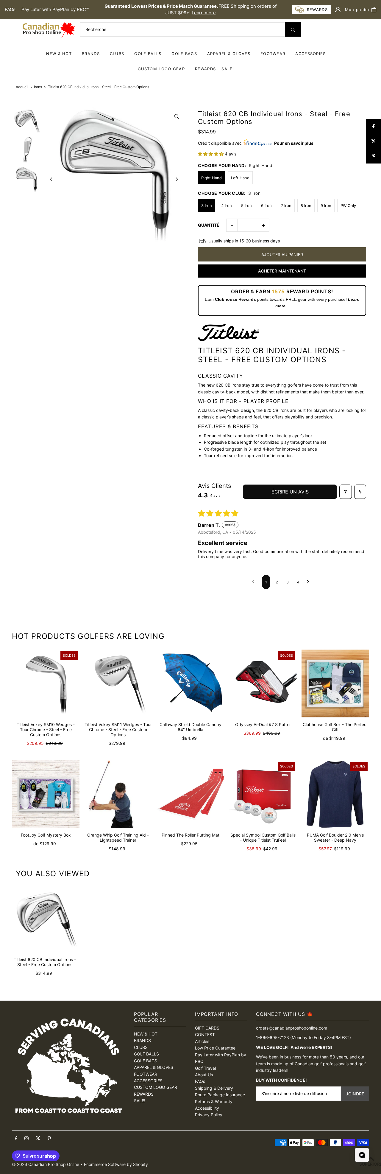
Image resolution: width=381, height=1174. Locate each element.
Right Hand (211, 177)
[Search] (293, 29)
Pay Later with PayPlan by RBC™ (55, 9)
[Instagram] (26, 1138)
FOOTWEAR (272, 53)
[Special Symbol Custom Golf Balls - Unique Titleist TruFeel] (263, 794)
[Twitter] (38, 1138)
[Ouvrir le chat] (362, 1155)
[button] (211, 153)
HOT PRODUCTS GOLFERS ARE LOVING (88, 636)
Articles (202, 1041)
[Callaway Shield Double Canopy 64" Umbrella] (190, 683)
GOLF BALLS (147, 53)
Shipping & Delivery (214, 1088)
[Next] (176, 179)
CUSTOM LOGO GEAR (161, 68)
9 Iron (326, 205)
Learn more (204, 12)
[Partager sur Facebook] (373, 126)
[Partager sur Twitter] (373, 141)
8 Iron (306, 205)
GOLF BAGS (184, 53)
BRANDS (91, 53)
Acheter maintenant (282, 270)
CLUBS (117, 53)
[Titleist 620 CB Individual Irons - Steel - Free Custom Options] (44, 919)
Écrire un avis (290, 492)
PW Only (348, 205)
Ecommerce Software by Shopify (116, 1164)
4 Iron (226, 205)
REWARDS (144, 1094)
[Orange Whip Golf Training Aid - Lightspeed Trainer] (118, 794)
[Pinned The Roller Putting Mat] (190, 794)
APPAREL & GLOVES (228, 53)
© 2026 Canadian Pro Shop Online (45, 1164)
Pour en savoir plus (293, 143)
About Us (204, 1074)
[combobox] (190, 29)
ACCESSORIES (310, 53)
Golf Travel (205, 1068)
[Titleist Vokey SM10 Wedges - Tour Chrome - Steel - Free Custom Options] (45, 683)
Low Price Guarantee (215, 1047)
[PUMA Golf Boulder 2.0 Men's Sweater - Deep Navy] (335, 794)
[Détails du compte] (338, 9)
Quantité (208, 225)
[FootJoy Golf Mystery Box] (45, 794)
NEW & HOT (59, 53)
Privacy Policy (208, 1114)
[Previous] (51, 179)
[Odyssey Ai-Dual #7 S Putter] (263, 683)
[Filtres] (345, 492)
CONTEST (205, 1034)
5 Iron (246, 205)
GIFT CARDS (207, 1027)
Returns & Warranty (213, 1101)
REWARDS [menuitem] (205, 68)
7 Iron (286, 205)
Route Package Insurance (220, 1094)
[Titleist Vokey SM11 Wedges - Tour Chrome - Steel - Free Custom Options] (118, 683)
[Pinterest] (49, 1138)
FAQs (10, 9)
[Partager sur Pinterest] (373, 156)
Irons (38, 87)
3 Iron (206, 205)
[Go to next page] (309, 582)
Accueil (22, 87)
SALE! (227, 68)
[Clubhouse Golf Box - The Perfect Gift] (335, 683)
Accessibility (207, 1108)
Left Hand (240, 177)
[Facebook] (16, 1138)
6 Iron (266, 205)
